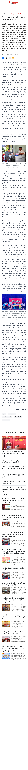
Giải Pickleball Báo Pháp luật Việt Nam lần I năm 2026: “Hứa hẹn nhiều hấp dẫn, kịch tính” (13, 649)
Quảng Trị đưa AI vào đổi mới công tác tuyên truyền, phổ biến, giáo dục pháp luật (13, 517)
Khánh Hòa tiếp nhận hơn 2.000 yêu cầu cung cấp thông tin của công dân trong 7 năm (13, 468)
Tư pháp (4, 14)
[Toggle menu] (3, 2)
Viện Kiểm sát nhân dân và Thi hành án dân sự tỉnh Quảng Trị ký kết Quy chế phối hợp (14, 489)
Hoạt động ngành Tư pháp (15, 14)
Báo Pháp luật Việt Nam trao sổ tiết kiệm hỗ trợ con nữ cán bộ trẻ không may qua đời (13, 600)
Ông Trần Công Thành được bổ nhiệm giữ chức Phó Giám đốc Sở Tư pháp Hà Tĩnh (14, 617)
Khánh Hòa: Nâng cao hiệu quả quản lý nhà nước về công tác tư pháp (13, 453)
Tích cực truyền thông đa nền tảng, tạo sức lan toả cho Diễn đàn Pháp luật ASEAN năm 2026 (13, 534)
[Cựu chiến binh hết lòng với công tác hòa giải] (14, 2)
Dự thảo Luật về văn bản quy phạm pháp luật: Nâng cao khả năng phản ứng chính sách (13, 500)
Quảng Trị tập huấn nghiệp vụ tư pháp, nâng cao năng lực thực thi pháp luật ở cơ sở (14, 476)
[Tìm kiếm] (25, 2)
